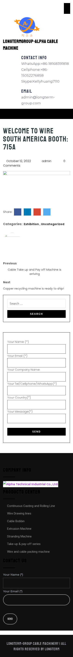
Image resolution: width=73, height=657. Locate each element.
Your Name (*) (18, 342)
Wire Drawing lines (19, 513)
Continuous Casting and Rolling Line (31, 506)
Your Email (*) (17, 356)
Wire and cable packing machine (28, 551)
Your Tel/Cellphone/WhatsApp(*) (32, 383)
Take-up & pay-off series (24, 544)
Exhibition (31, 224)
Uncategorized (52, 224)
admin (46, 161)
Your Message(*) (20, 411)
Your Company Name (23, 369)
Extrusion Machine (19, 529)
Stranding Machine (19, 536)
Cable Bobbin (16, 521)
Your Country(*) (19, 397)
